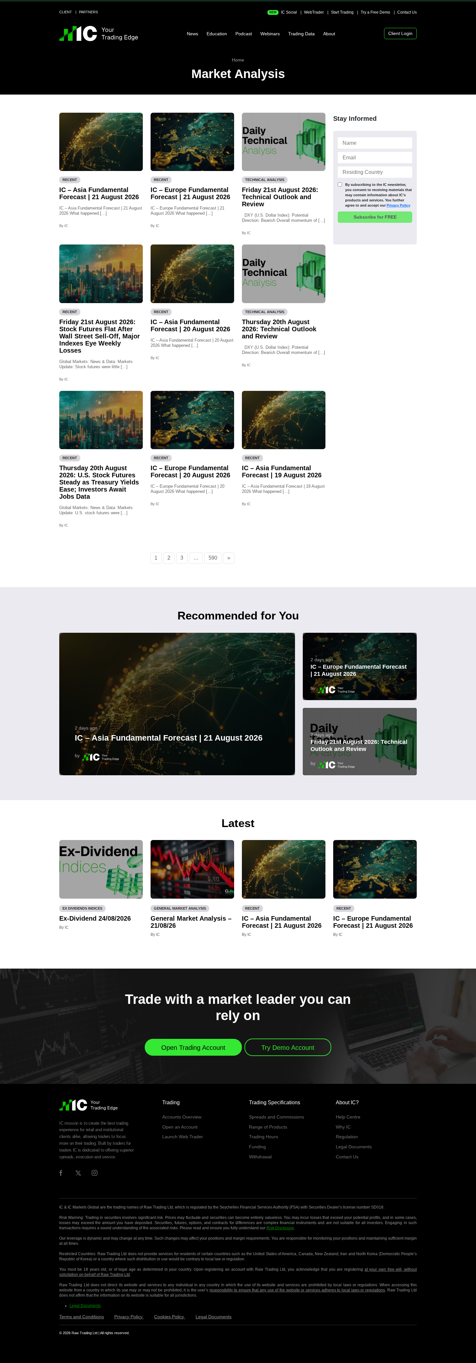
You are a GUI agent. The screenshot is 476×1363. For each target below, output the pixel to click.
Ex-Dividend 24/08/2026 (95, 918)
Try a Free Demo (375, 12)
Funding (257, 1146)
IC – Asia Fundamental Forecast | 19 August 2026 (282, 471)
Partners (88, 12)
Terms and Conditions (81, 1316)
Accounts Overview (181, 1116)
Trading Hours (263, 1136)
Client (65, 12)
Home (238, 59)
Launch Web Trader (182, 1136)
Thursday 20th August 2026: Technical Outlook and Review (279, 329)
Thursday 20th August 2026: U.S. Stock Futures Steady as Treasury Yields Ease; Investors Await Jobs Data (99, 482)
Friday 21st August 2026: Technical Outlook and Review (280, 197)
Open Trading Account (193, 1047)
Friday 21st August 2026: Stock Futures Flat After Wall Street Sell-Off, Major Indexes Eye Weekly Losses (99, 336)
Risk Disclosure (280, 1228)
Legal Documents (354, 1146)
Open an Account (180, 1127)
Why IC (343, 1127)
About (329, 33)
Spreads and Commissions (276, 1116)
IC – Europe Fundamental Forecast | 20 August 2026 (190, 471)
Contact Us (407, 12)
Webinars (270, 33)
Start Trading (342, 12)
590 (213, 558)
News (192, 33)
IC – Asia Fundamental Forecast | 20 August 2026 (190, 325)
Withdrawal (260, 1156)
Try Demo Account (287, 1047)
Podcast (243, 33)
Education (217, 33)
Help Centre (348, 1116)
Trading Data (301, 33)
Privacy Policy (398, 205)
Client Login (400, 33)
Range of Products (268, 1127)
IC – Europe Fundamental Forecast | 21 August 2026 (190, 193)
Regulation (347, 1136)
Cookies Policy (169, 1316)
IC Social (283, 12)
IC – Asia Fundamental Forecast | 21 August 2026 (99, 193)
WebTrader (314, 12)
